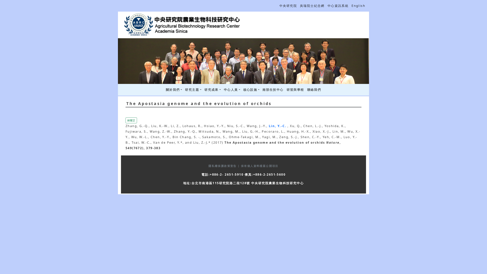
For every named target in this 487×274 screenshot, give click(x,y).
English (358, 6)
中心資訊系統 (338, 6)
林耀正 (131, 120)
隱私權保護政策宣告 (223, 166)
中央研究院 (288, 6)
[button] (131, 120)
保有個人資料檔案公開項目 (260, 166)
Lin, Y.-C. (278, 126)
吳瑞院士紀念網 (312, 6)
